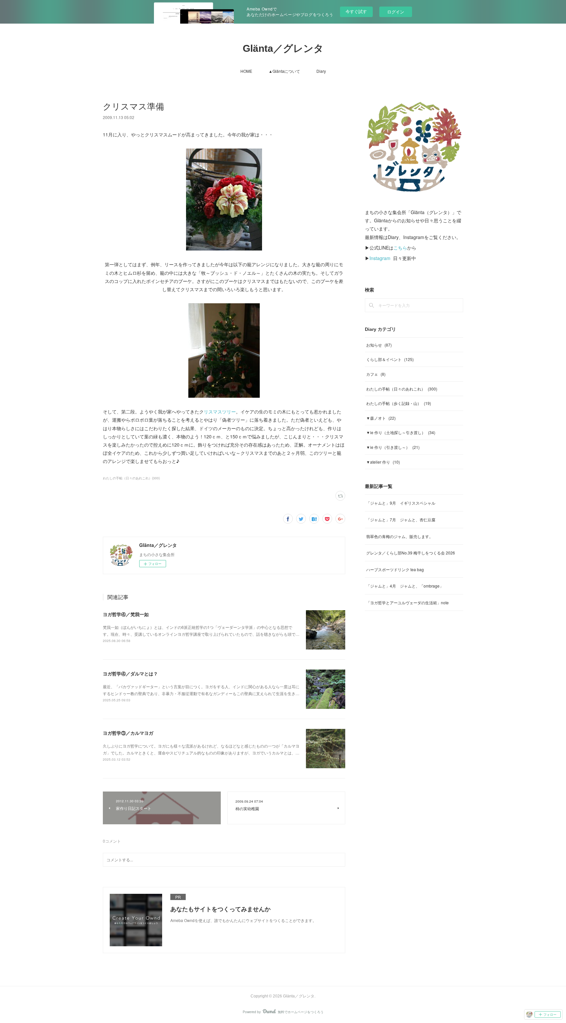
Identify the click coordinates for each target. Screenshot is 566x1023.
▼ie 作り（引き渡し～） (393, 447)
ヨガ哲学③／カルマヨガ (128, 733)
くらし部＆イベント (390, 359)
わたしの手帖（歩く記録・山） (398, 403)
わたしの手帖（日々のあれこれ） (401, 388)
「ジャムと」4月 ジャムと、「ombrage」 (404, 586)
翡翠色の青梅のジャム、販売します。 (399, 536)
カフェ (376, 374)
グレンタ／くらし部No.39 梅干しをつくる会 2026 (410, 552)
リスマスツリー (220, 411)
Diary (321, 71)
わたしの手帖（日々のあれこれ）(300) (131, 478)
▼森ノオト (381, 418)
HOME (246, 71)
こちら (400, 247)
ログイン (395, 12)
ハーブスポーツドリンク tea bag (395, 569)
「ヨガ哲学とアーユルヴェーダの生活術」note (407, 602)
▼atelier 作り (383, 462)
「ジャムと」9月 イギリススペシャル (400, 503)
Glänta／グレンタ (283, 48)
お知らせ (379, 345)
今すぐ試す (356, 11)
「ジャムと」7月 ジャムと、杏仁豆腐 (400, 519)
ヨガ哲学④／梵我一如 (126, 614)
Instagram (379, 258)
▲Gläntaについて (284, 71)
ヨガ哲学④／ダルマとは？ (130, 673)
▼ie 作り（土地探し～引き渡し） (400, 432)
